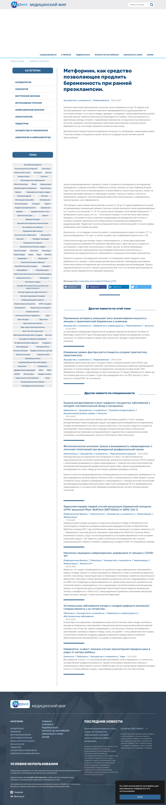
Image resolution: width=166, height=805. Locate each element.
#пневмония (20, 308)
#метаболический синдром (26, 266)
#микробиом (22, 270)
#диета (45, 215)
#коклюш (34, 251)
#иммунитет (86, 563)
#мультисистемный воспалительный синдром (32, 274)
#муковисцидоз (42, 270)
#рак (122, 656)
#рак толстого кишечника (32, 331)
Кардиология (70, 410)
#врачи (18, 192)
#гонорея (36, 204)
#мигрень (46, 266)
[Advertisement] (83, 31)
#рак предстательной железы (33, 327)
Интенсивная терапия (28, 103)
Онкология (69, 656)
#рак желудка (23, 319)
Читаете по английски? (56, 731)
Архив (45, 737)
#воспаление (45, 188)
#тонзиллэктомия (20, 351)
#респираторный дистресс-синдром (28, 335)
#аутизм (44, 176)
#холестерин (29, 374)
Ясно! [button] (140, 797)
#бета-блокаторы (21, 184)
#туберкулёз (42, 366)
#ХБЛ (41, 370)
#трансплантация (23, 355)
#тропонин (22, 366)
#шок (47, 378)
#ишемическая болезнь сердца (79, 413)
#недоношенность (23, 278)
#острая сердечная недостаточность (32, 292)
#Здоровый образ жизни (33, 231)
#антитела (46, 169)
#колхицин (46, 251)
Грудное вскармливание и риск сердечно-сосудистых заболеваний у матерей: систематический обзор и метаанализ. (100, 734)
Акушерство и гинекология (77, 100)
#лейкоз (48, 254)
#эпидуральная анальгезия (33, 386)
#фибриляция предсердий (24, 370)
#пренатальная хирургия (123, 453)
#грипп (47, 204)
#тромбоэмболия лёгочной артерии (33, 362)
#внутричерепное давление (25, 188)
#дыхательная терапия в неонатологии (32, 223)
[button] (74, 287)
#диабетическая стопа (40, 212)
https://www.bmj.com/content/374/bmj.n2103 (94, 281)
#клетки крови (20, 251)
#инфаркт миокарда (41, 239)
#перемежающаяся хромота (32, 300)
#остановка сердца (32, 282)
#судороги (47, 343)
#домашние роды (33, 219)
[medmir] (20, 704)
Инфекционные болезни (76, 514)
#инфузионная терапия (32, 243)
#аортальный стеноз (22, 173)
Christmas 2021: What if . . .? (134, 728)
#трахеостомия (43, 355)
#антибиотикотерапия (33, 165)
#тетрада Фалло (42, 347)
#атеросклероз (24, 176)
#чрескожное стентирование (27, 378)
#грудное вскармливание (122, 410)
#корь (30, 254)
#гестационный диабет (24, 200)
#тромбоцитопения (32, 358)
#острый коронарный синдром (32, 296)
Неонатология (71, 453)
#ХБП (49, 370)
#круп (39, 254)
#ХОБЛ (17, 374)
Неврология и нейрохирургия (108, 325)
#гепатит (44, 196)
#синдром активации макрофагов (32, 339)
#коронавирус (144, 514)
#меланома (43, 258)
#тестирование (22, 347)
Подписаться (50, 727)
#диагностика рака (24, 215)
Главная (47, 721)
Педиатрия (95, 560)
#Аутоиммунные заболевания (79, 616)
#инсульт (149, 325)
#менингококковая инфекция (32, 262)
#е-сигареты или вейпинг (32, 227)
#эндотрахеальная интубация (32, 382)
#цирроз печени (44, 374)
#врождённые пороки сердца (38, 192)
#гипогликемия (21, 204)
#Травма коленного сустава (41, 351)
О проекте (48, 724)
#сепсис (48, 335)
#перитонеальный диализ (24, 304)
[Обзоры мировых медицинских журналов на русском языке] (18, 4)
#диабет (19, 212)
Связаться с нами (52, 734)
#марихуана (22, 258)
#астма (48, 173)
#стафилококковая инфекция (26, 343)
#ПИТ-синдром (45, 304)
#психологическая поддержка (27, 316)
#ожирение (44, 278)
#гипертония (45, 200)
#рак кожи (43, 319)
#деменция (45, 208)
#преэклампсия (101, 100)
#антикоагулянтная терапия (26, 169)
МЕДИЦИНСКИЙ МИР (48, 4)
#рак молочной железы (32, 323)
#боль (34, 184)
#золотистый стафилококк (25, 235)
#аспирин (38, 173)
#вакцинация (70, 517)
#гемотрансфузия (24, 196)
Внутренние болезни (27, 96)
